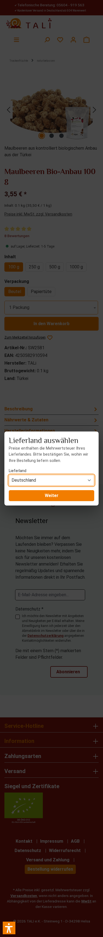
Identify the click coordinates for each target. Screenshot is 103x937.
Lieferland (17, 470)
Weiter (52, 495)
